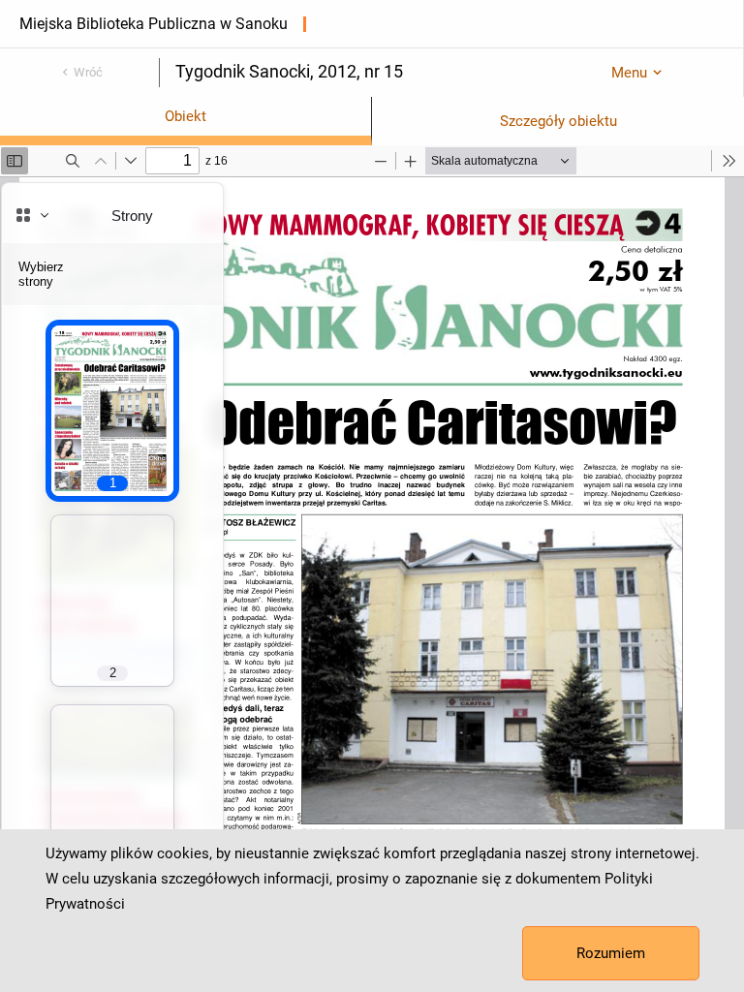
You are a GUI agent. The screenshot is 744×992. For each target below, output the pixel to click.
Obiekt (185, 116)
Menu (629, 72)
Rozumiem (610, 953)
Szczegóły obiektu (558, 121)
